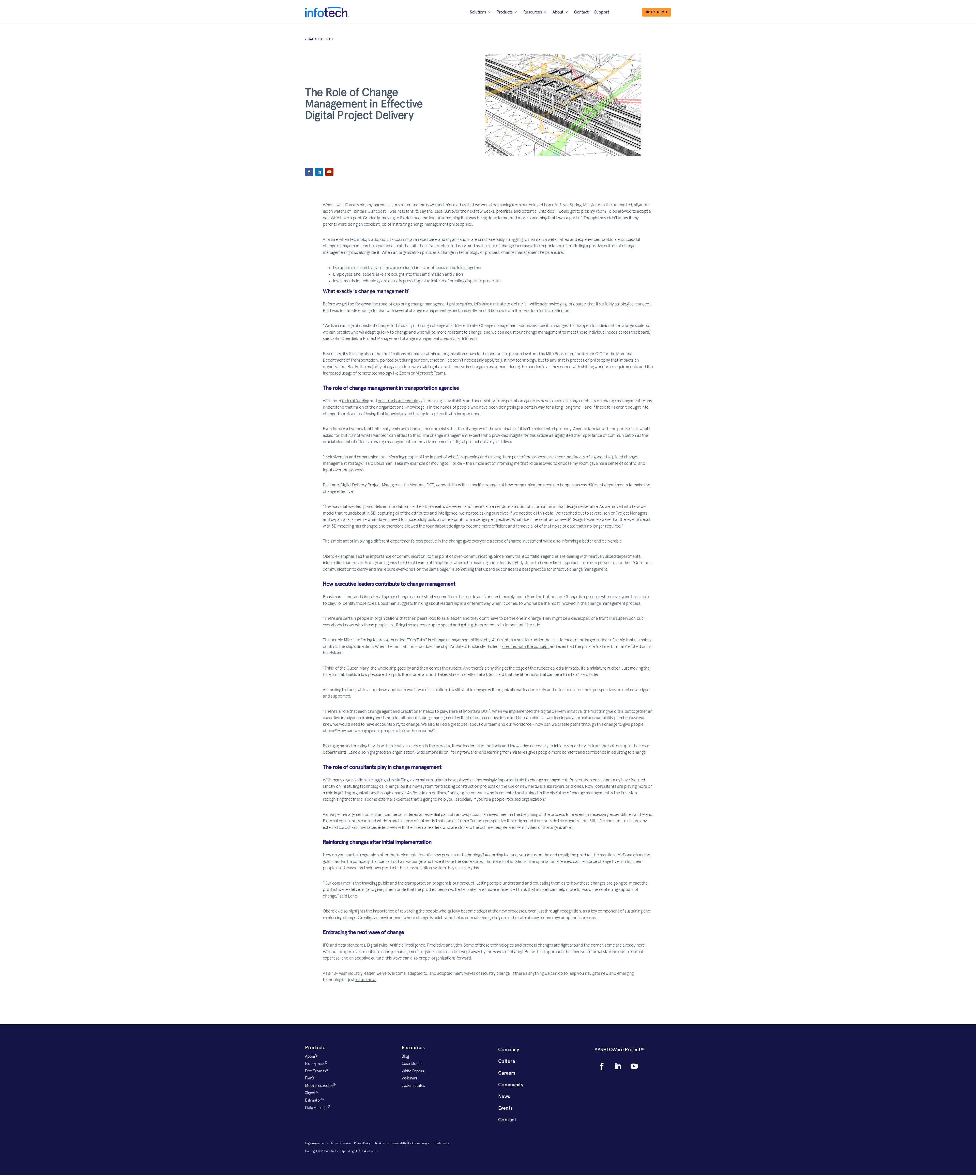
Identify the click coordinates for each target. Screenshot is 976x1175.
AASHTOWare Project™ (619, 1049)
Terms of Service (342, 1143)
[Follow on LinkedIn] (319, 172)
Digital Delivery (353, 484)
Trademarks (441, 1143)
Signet (311, 1092)
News (504, 1096)
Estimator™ (314, 1100)
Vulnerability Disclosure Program (413, 1143)
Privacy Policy (363, 1143)
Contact (581, 12)
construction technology (400, 400)
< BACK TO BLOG (319, 39)
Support (601, 12)
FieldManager (318, 1107)
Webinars (409, 1078)
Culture (506, 1061)
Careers (506, 1073)
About (558, 12)
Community (510, 1084)
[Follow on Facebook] (309, 172)
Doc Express (316, 1071)
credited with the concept (526, 646)
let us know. (365, 979)
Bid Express (316, 1063)
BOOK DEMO (656, 12)
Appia (311, 1056)
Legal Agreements (318, 1143)
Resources (532, 12)
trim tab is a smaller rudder (519, 639)
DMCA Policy (382, 1143)
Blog (405, 1056)
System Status (413, 1085)
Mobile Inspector (320, 1085)
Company (508, 1049)
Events (505, 1108)
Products (505, 12)
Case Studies (412, 1063)
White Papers (413, 1071)
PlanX (309, 1078)
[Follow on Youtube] (329, 172)
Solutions (478, 12)
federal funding (355, 400)
